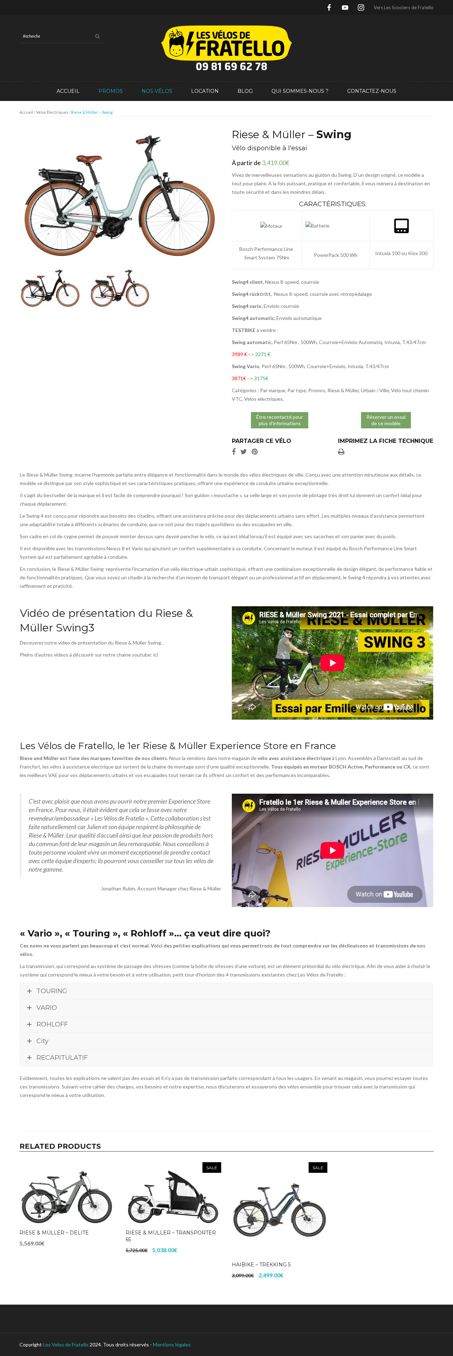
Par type (296, 390)
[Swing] (120, 195)
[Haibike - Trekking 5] (279, 1210)
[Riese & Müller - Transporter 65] (173, 1194)
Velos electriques (52, 112)
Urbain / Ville (375, 390)
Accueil (68, 91)
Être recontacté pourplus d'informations (279, 420)
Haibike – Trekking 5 (261, 1264)
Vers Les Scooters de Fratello (404, 7)
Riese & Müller (343, 390)
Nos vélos (157, 91)
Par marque (272, 390)
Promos (110, 91)
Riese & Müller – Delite (54, 1233)
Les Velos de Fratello (65, 1344)
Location (205, 91)
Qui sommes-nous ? (299, 91)
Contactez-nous (371, 91)
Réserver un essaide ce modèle (386, 420)
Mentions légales (172, 1344)
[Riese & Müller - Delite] (67, 1194)
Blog (245, 91)
